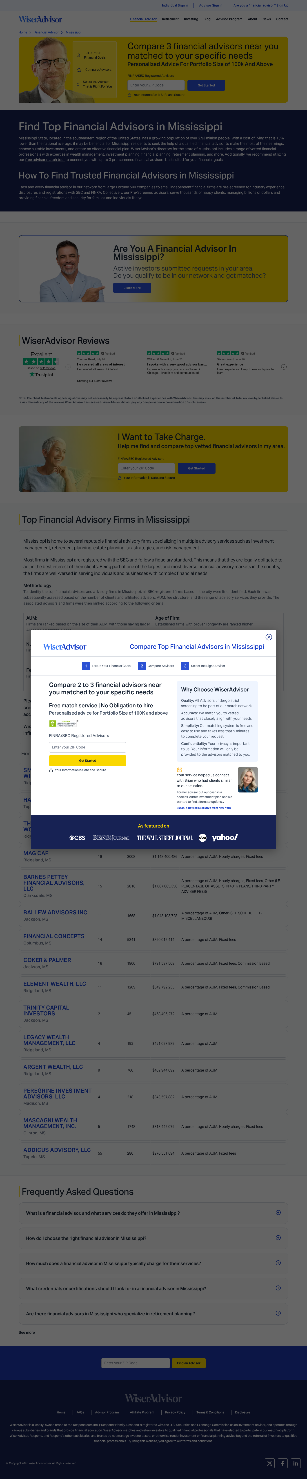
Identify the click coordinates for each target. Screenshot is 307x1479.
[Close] (268, 637)
